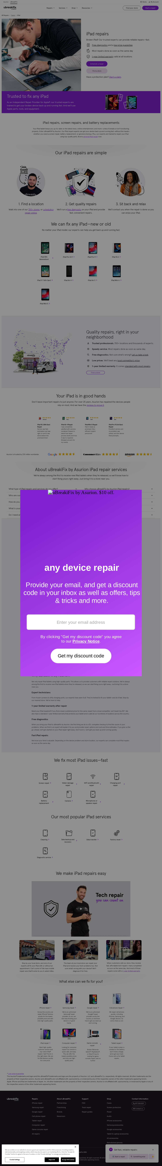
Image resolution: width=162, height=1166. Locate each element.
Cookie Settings (15, 1160)
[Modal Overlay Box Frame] (81, 583)
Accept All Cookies (68, 1160)
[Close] (75, 1146)
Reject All (52, 1160)
